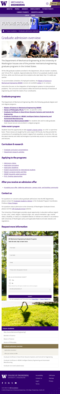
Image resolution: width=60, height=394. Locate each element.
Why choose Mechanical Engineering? (15, 332)
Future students (47, 9)
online (39, 83)
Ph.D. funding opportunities (13, 176)
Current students (23, 12)
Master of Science (9, 339)
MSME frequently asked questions (15, 174)
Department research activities (14, 152)
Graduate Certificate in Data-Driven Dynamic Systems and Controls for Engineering (28, 357)
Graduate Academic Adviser (23, 201)
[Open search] (47, 3)
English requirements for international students (19, 170)
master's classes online (34, 130)
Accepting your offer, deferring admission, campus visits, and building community (31, 187)
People (17, 9)
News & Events (35, 9)
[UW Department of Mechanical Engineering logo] (23, 4)
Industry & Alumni (37, 12)
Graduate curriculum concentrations (16, 150)
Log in (27, 15)
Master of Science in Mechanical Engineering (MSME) (22, 108)
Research (25, 9)
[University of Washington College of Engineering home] (15, 377)
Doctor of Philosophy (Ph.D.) (14, 110)
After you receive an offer (11, 353)
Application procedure (11, 165)
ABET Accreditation (13, 388)
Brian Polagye (12, 203)
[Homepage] (3, 31)
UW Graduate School (19, 209)
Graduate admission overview (28, 31)
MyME (33, 15)
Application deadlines (11, 167)
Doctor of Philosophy (10, 342)
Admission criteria (10, 163)
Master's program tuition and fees (15, 172)
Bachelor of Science (9, 335)
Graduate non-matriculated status (14, 366)
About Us (9, 9)
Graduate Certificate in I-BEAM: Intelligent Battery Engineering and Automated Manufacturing (26, 361)
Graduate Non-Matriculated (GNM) (16, 121)
